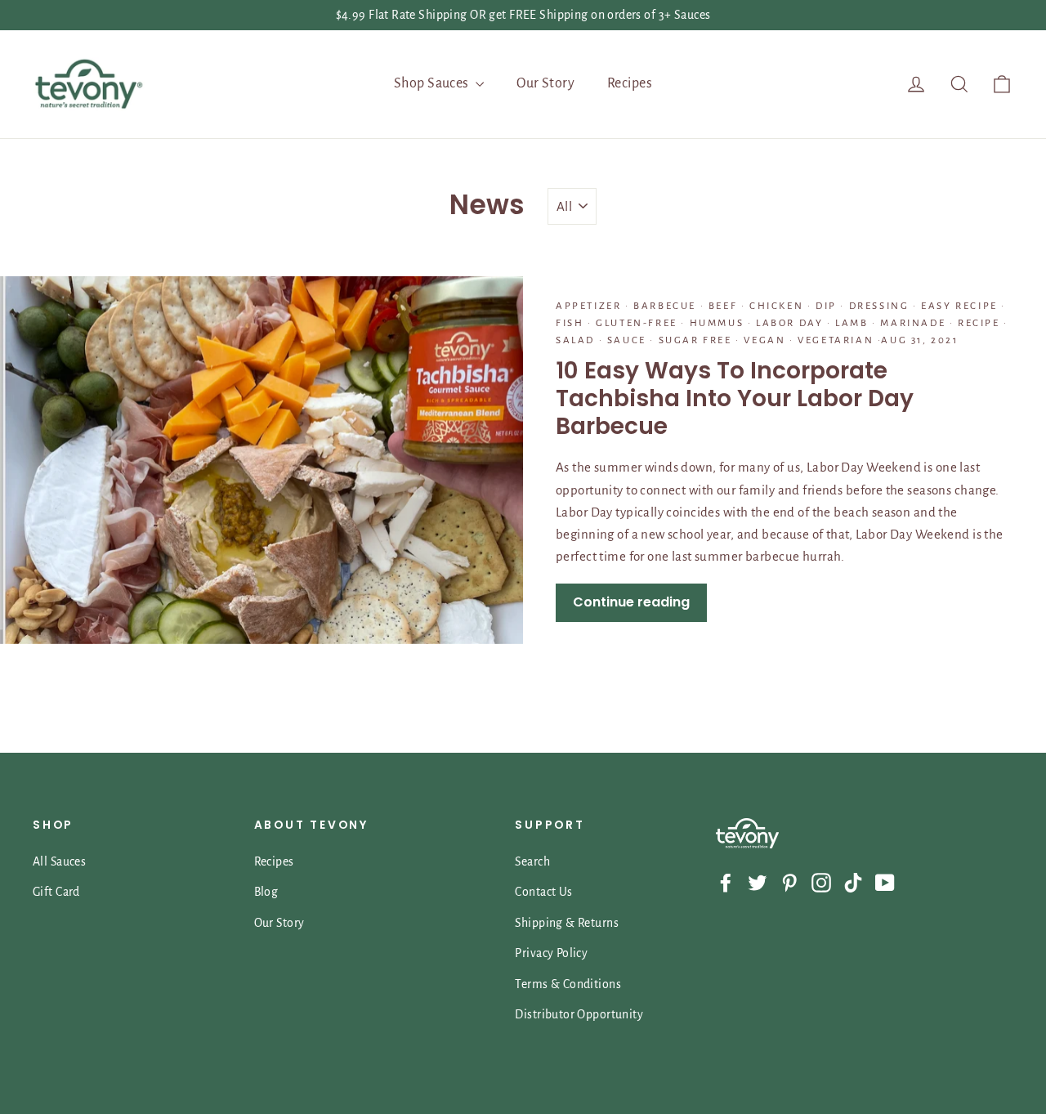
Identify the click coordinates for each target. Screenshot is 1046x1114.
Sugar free (695, 340)
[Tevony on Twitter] (757, 881)
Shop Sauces (433, 83)
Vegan (764, 340)
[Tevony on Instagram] (821, 881)
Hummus (717, 323)
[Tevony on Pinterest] (789, 881)
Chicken (776, 306)
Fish (572, 323)
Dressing (879, 306)
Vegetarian (836, 340)
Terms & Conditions (568, 984)
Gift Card (56, 891)
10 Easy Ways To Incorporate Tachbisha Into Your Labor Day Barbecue (735, 398)
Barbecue (665, 306)
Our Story (545, 83)
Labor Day (789, 323)
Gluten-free (637, 323)
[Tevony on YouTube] (885, 881)
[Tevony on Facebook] (725, 881)
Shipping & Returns (567, 922)
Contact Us (543, 891)
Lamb (852, 323)
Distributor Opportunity (579, 1014)
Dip (825, 306)
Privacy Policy (551, 953)
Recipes (629, 83)
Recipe (979, 323)
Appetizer (590, 306)
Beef (722, 306)
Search (532, 861)
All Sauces (59, 861)
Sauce (626, 340)
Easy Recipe (960, 306)
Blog (266, 891)
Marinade (913, 323)
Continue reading (631, 602)
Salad (577, 340)
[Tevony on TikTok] (853, 881)
